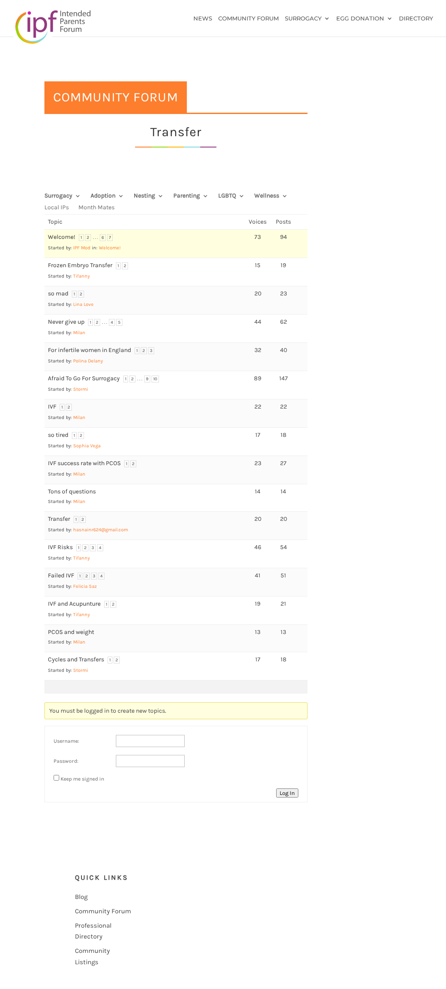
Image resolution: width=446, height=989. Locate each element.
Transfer (59, 519)
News (202, 18)
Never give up (66, 321)
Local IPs (56, 208)
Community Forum (248, 18)
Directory (416, 18)
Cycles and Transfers (76, 659)
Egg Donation (360, 18)
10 (155, 379)
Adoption (103, 196)
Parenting (186, 196)
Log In (287, 793)
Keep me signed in (82, 779)
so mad (58, 293)
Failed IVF (61, 575)
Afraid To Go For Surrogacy (84, 378)
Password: (66, 761)
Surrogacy (303, 18)
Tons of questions (72, 491)
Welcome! (61, 237)
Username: (66, 741)
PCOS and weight (71, 632)
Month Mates (96, 208)
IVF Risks (60, 547)
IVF (52, 406)
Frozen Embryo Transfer (80, 265)
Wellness (266, 196)
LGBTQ (227, 196)
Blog (81, 897)
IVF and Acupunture (74, 603)
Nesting (144, 196)
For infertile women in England (89, 350)
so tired (58, 435)
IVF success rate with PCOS (84, 463)
